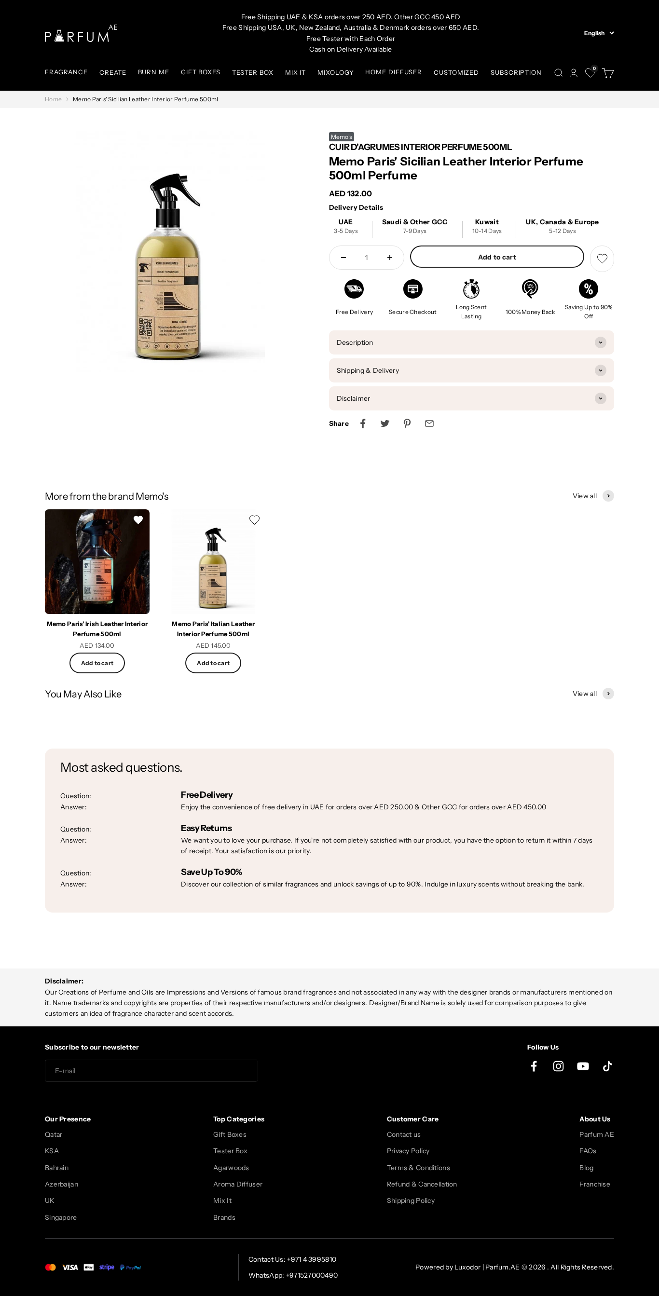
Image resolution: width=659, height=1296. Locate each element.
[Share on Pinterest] (407, 423)
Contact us (404, 1134)
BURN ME (153, 72)
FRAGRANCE (66, 72)
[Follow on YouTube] (583, 1066)
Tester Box (230, 1150)
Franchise (594, 1184)
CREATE (112, 72)
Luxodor (467, 1267)
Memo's (342, 136)
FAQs (587, 1150)
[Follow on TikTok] (607, 1066)
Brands (224, 1217)
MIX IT (295, 72)
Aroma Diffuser (237, 1184)
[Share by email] (429, 423)
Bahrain (57, 1167)
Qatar (53, 1134)
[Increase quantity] (390, 257)
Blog (586, 1167)
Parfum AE (596, 1134)
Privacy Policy (408, 1150)
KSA (52, 1150)
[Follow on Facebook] (533, 1066)
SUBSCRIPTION (516, 72)
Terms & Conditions (418, 1167)
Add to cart (497, 257)
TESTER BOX (253, 72)
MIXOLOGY (335, 72)
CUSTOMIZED (456, 72)
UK (50, 1200)
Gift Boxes (230, 1134)
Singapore (61, 1217)
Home (53, 99)
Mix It (222, 1200)
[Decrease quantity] (343, 257)
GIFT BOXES (200, 72)
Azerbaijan (61, 1184)
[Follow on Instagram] (558, 1066)
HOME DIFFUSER (393, 72)
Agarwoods (231, 1167)
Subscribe (292, 1071)
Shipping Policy (411, 1200)
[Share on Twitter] (385, 423)
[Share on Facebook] (363, 423)
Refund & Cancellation (422, 1184)
